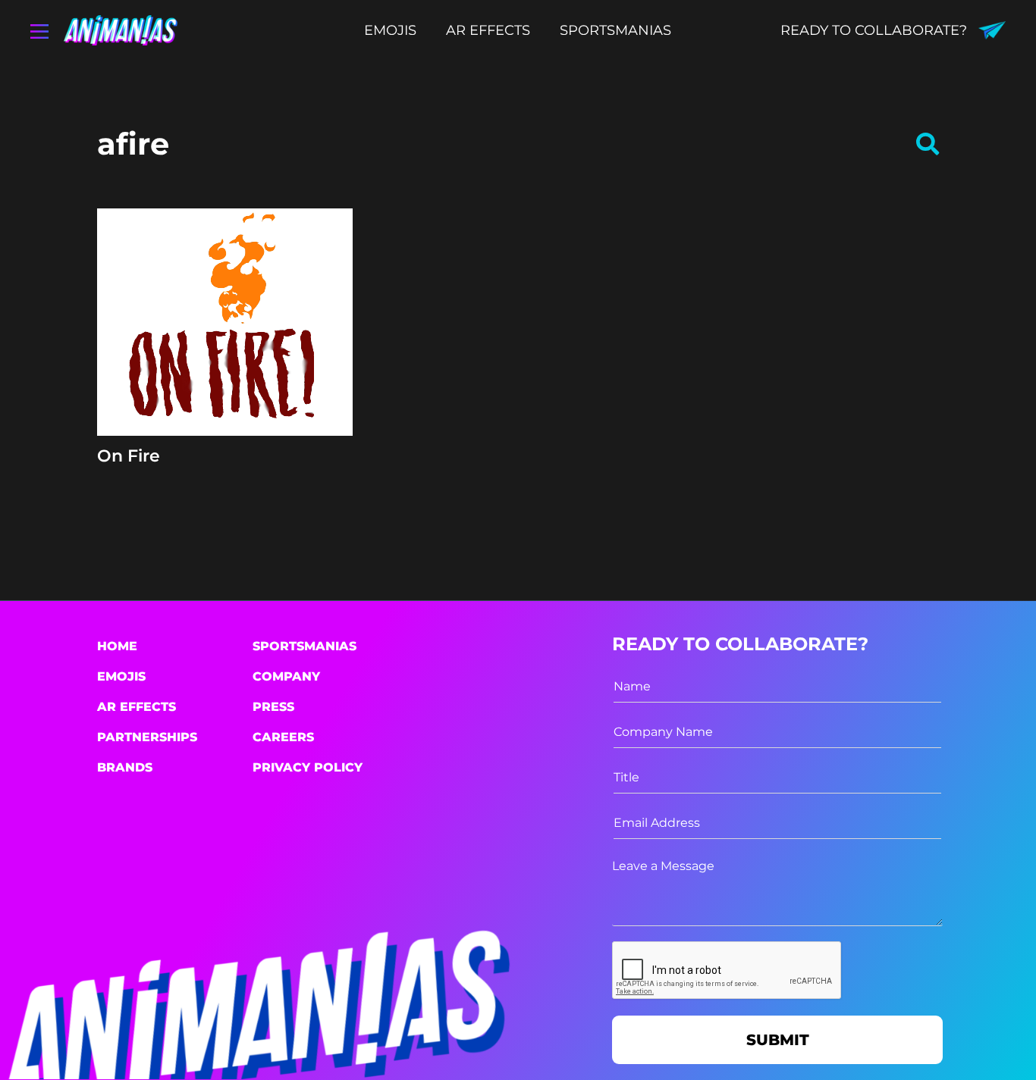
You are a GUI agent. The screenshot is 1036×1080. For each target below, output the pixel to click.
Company (286, 676)
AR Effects (136, 707)
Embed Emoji (225, 408)
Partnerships (147, 737)
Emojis (121, 676)
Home (117, 646)
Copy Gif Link (232, 370)
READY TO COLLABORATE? (873, 30)
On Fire (128, 456)
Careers (283, 737)
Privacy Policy (308, 767)
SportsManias (304, 646)
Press (273, 707)
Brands (124, 767)
